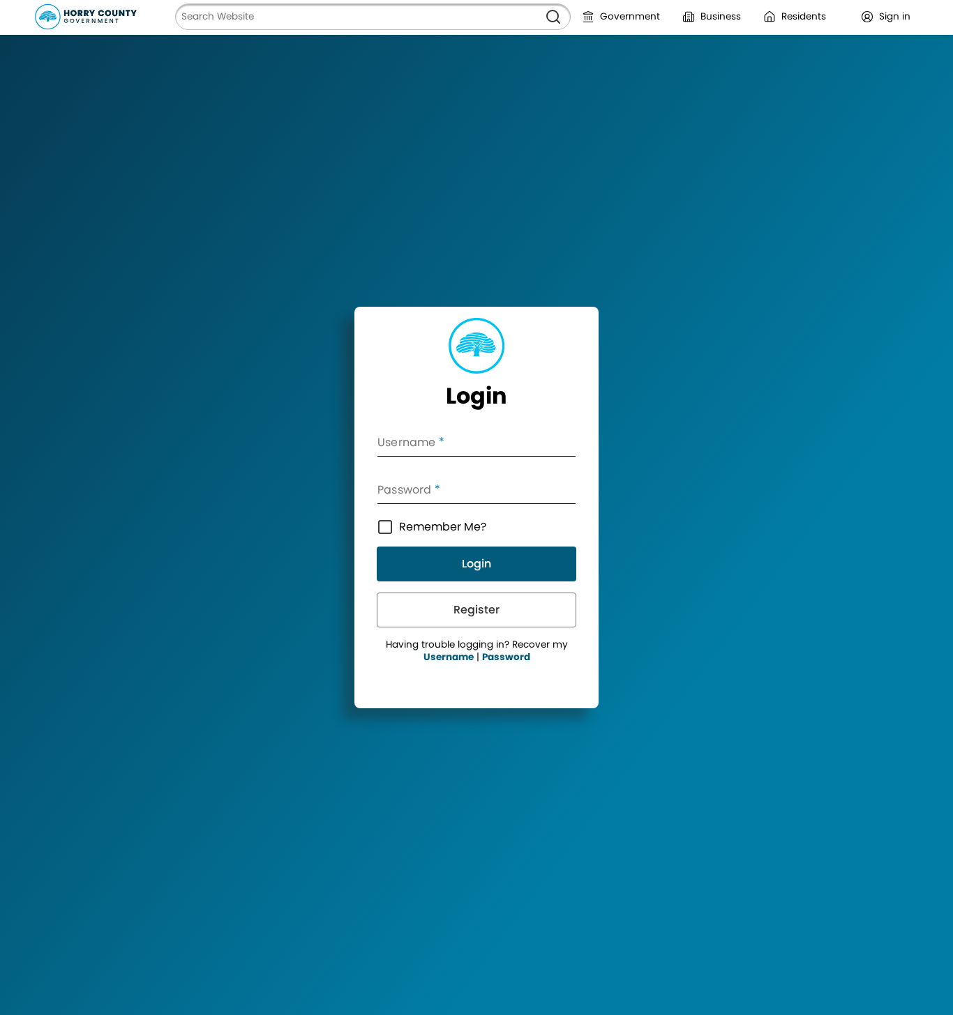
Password (506, 657)
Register (476, 610)
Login (476, 564)
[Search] (553, 16)
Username (448, 657)
